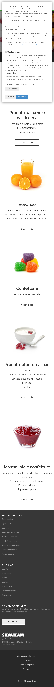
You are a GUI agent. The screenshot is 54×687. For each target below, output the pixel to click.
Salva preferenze (12, 89)
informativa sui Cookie (19, 45)
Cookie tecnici (14, 52)
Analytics (11, 73)
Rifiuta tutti (10, 97)
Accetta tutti (22, 97)
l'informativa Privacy (33, 45)
